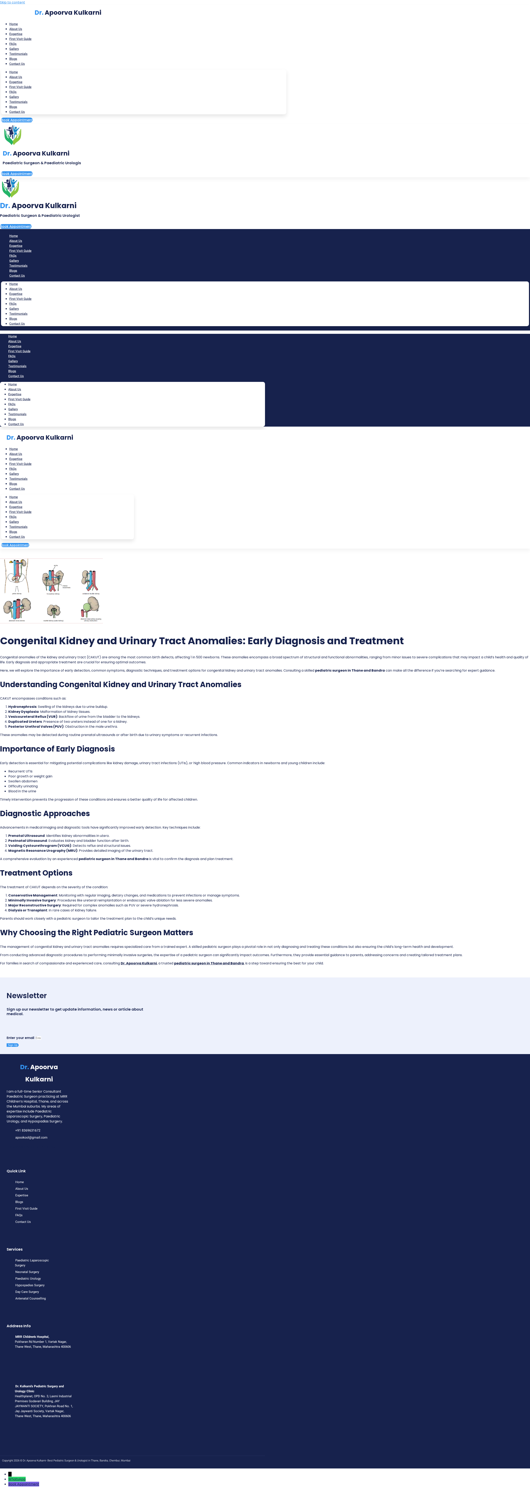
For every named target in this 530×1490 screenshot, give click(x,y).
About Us (15, 77)
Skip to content (12, 2)
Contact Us (17, 64)
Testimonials (18, 54)
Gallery (14, 97)
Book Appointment (23, 1484)
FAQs (13, 92)
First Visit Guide (20, 39)
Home (13, 72)
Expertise (15, 82)
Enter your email (21, 1037)
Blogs (13, 107)
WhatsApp (17, 1479)
